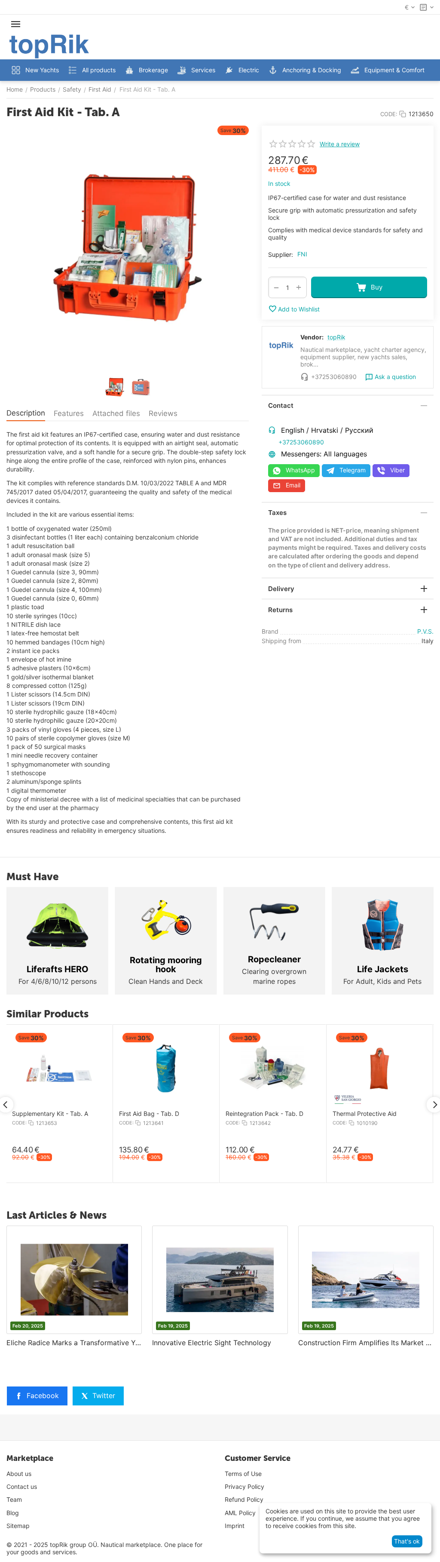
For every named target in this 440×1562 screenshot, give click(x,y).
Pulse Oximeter (413, 1113)
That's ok (407, 1541)
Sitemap (18, 1525)
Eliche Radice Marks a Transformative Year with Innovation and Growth (74, 1342)
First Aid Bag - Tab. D (102, 1113)
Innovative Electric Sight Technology (211, 1342)
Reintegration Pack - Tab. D (217, 1113)
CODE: (388, 114)
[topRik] (49, 45)
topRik (336, 337)
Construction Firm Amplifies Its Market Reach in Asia (366, 1342)
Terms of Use (243, 1473)
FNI (302, 254)
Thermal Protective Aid (317, 1113)
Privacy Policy (244, 1486)
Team (14, 1499)
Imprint (234, 1525)
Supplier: (280, 254)
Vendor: (312, 337)
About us (18, 1473)
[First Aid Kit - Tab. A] (127, 248)
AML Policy (240, 1512)
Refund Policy (244, 1499)
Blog (12, 1512)
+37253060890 (301, 442)
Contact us (21, 1486)
